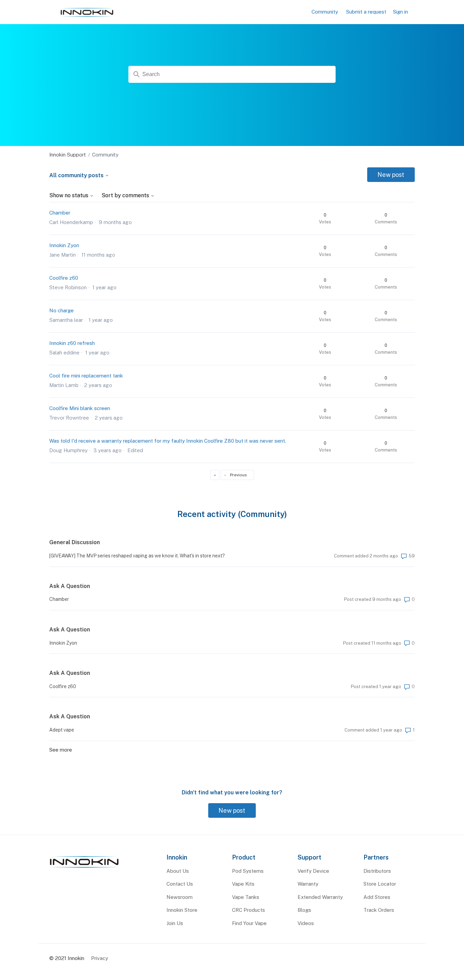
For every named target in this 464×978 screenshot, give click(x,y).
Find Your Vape (249, 923)
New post (390, 174)
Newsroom (179, 897)
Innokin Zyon (64, 245)
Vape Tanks (245, 897)
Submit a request (366, 12)
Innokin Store (181, 910)
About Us (177, 871)
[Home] (84, 868)
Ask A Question (69, 586)
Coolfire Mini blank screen (79, 408)
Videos (306, 923)
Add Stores (376, 897)
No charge (61, 310)
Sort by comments (126, 195)
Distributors (377, 871)
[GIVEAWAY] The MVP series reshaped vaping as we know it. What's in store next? (137, 555)
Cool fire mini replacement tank (86, 376)
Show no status (69, 195)
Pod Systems (248, 871)
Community (324, 12)
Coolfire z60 (63, 278)
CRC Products (248, 910)
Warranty (308, 884)
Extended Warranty (320, 897)
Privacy (99, 958)
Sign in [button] (400, 12)
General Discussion (74, 542)
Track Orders (378, 910)
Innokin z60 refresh (72, 343)
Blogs (304, 910)
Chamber (59, 213)
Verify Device (313, 871)
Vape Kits (243, 884)
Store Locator (379, 884)
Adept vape (61, 730)
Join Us (174, 923)
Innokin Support (67, 155)
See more (60, 750)
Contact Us (179, 884)
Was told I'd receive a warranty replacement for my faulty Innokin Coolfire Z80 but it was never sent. (167, 441)
